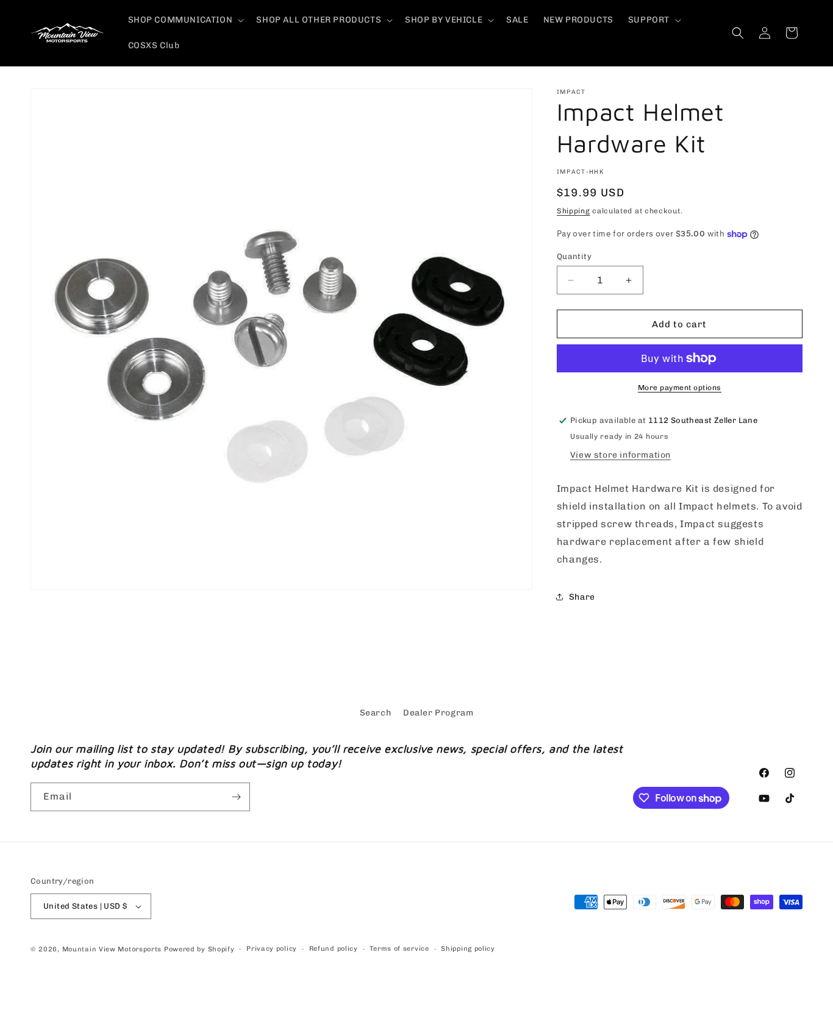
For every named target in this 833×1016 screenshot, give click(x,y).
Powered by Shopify (199, 949)
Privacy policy (271, 949)
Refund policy (333, 949)
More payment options (679, 387)
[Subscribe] (236, 797)
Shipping (573, 211)
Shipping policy (468, 949)
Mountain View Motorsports (112, 949)
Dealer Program (438, 713)
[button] (185, 20)
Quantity (574, 256)
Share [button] (582, 597)
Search (375, 713)
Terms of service (399, 949)
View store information (620, 455)
